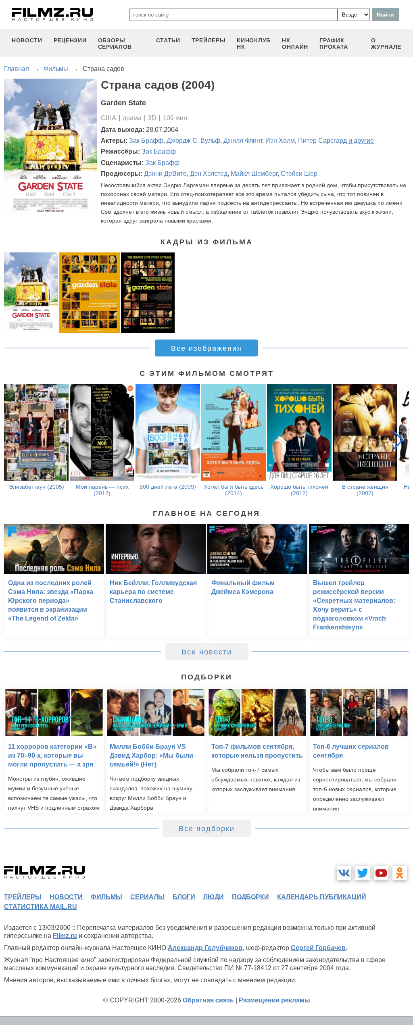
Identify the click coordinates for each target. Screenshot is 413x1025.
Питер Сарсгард (322, 140)
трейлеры (209, 40)
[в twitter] (362, 873)
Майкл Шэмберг (254, 173)
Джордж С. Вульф (193, 140)
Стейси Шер (299, 173)
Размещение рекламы (274, 1000)
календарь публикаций (321, 897)
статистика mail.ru (40, 906)
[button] (398, 440)
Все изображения (206, 348)
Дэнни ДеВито (165, 173)
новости (27, 40)
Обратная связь (208, 1000)
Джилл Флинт (242, 140)
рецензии (70, 40)
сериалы (147, 897)
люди (213, 897)
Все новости (206, 652)
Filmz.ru (65, 935)
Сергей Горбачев (318, 947)
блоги (184, 897)
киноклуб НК (254, 43)
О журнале (386, 43)
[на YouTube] (381, 873)
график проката (333, 43)
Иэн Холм (280, 140)
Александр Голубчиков (205, 947)
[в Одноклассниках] (399, 873)
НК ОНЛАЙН (295, 43)
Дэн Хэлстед (208, 173)
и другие (361, 140)
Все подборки (207, 829)
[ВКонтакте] (344, 873)
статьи (168, 40)
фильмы (106, 897)
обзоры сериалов (115, 43)
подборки (250, 897)
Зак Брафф (146, 140)
